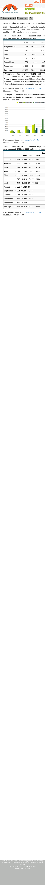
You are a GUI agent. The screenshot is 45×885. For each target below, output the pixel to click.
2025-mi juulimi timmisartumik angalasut (21, 7)
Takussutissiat (8, 18)
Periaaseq (22, 18)
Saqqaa (30, 9)
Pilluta (29, 5)
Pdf (31, 18)
